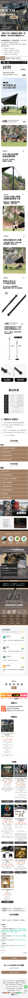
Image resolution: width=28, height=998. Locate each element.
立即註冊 (9, 910)
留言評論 (18, 58)
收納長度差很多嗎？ (7, 455)
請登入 (10, 908)
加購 (8, 801)
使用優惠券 (3, 950)
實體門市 (17, 982)
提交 (14, 688)
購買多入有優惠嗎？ (7, 482)
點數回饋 (22, 910)
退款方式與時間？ (6, 497)
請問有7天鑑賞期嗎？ (7, 490)
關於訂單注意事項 (6, 475)
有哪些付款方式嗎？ (7, 486)
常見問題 (13, 58)
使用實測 (8, 58)
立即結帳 (15, 958)
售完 (7, 755)
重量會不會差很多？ (7, 459)
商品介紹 (2, 58)
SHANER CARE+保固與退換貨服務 (16, 981)
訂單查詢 (23, 982)
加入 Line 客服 (14, 972)
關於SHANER (5, 471)
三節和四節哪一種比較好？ (9, 448)
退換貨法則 (5, 493)
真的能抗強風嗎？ (6, 452)
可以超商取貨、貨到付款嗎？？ (10, 478)
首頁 (4, 981)
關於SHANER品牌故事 (8, 982)
